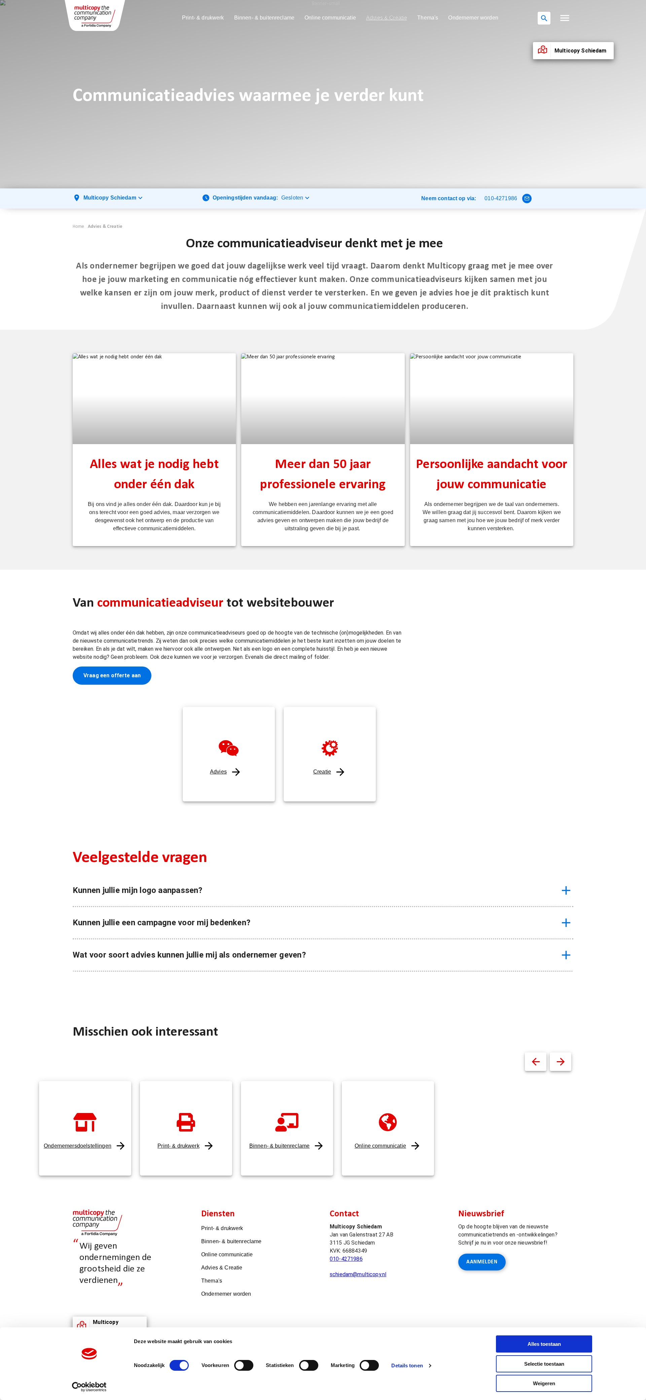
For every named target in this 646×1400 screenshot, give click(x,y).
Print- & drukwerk (203, 18)
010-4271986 (501, 198)
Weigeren (544, 1383)
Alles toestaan (544, 1344)
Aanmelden (482, 1262)
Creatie (322, 772)
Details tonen (407, 1365)
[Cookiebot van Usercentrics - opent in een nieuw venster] (89, 1387)
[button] (564, 18)
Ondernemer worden (473, 18)
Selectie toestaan (544, 1364)
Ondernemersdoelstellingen (77, 1146)
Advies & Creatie (386, 18)
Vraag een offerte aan (112, 675)
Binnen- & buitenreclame (264, 18)
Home (78, 226)
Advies (218, 772)
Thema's (427, 18)
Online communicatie (330, 18)
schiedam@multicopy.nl (358, 1274)
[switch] (243, 1365)
